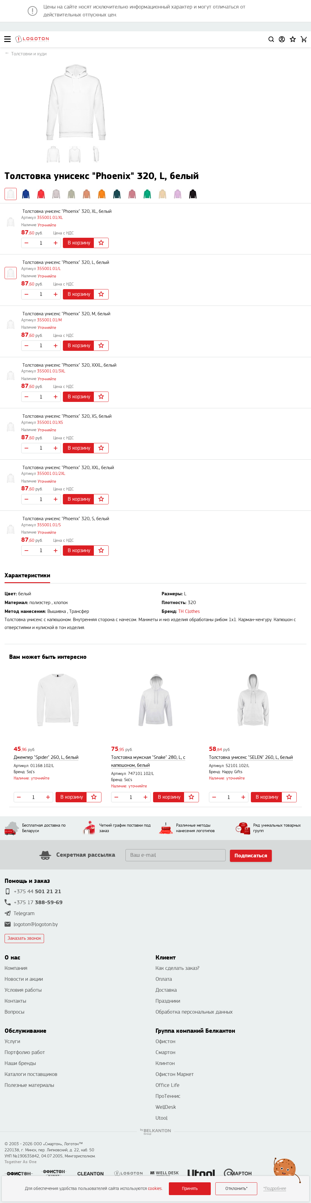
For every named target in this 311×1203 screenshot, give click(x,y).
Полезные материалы (29, 1085)
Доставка (166, 990)
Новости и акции (24, 979)
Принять (190, 1188)
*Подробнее (274, 1188)
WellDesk (166, 1107)
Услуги (12, 1041)
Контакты (15, 1001)
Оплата (164, 979)
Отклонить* (236, 1188)
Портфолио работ (25, 1052)
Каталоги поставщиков (31, 1074)
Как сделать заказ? (177, 968)
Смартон (165, 1052)
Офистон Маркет (175, 1074)
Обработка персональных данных (194, 1012)
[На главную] (32, 39)
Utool (161, 1118)
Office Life (167, 1085)
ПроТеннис (168, 1096)
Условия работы (23, 990)
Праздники (168, 1001)
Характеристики (27, 575)
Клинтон (165, 1063)
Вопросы (14, 1012)
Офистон (165, 1041)
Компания (16, 968)
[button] (292, 39)
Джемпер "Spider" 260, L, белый (46, 757)
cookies (155, 1188)
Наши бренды (20, 1063)
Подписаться (250, 855)
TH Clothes (189, 611)
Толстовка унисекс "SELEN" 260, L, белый (251, 757)
